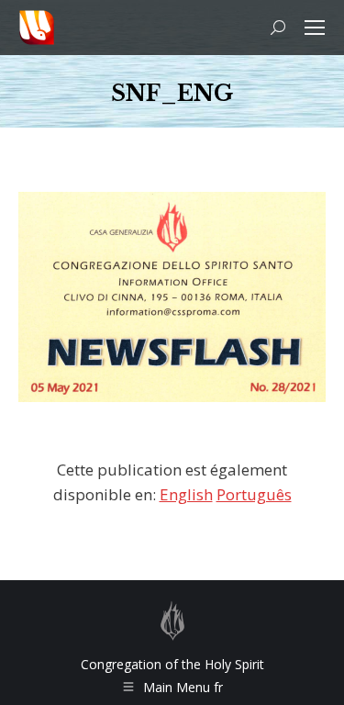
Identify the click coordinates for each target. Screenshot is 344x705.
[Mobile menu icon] (315, 28)
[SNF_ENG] (172, 297)
